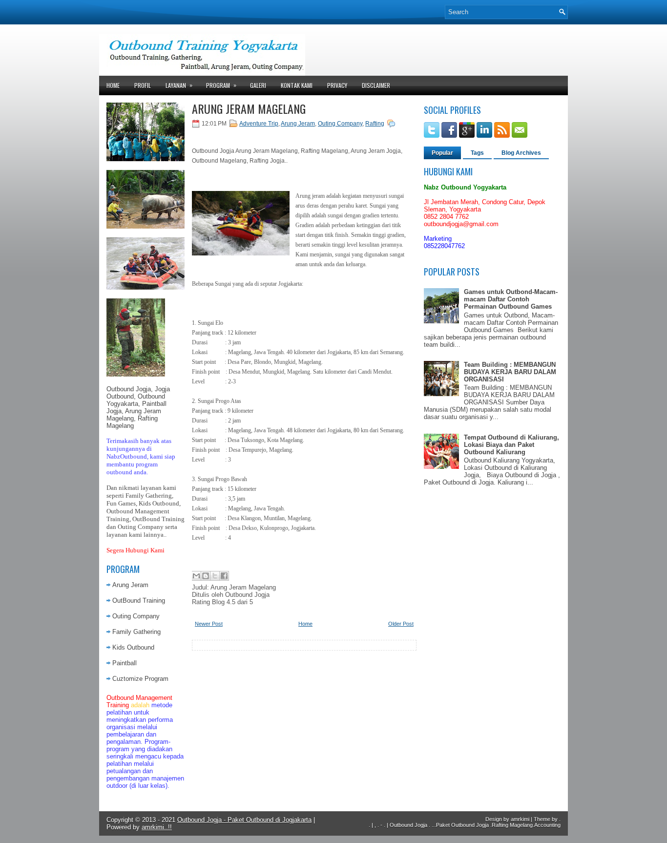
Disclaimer (376, 85)
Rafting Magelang (512, 825)
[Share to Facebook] (224, 576)
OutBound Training (138, 600)
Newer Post (209, 624)
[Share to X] (215, 576)
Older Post (401, 624)
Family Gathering (136, 631)
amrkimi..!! (157, 827)
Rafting (374, 123)
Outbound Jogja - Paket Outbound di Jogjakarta (244, 819)
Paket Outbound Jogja (462, 825)
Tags (477, 152)
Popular (442, 152)
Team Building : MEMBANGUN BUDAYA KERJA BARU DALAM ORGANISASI (510, 372)
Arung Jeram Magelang (249, 108)
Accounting (547, 825)
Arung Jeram (130, 585)
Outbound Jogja (408, 825)
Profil (142, 85)
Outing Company (136, 616)
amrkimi (520, 819)
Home (113, 85)
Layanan (179, 85)
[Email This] (196, 576)
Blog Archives (521, 152)
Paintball (124, 663)
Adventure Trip (258, 123)
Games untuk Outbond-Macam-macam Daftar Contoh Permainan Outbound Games (511, 299)
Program (221, 85)
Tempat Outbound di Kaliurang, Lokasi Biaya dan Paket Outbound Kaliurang (511, 445)
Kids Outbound (133, 647)
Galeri (258, 85)
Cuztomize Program (140, 678)
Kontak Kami (297, 85)
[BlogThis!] (205, 576)
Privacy (337, 85)
